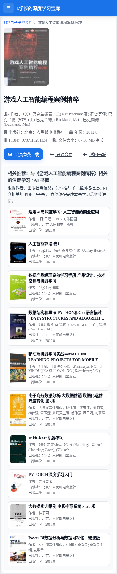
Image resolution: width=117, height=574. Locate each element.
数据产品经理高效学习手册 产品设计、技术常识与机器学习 (66, 278)
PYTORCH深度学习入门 (50, 474)
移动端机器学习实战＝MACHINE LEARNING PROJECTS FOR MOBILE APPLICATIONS (63, 357)
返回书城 (97, 154)
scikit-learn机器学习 (46, 438)
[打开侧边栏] (8, 8)
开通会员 (63, 154)
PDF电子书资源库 (18, 22)
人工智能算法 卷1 (43, 244)
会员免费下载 (26, 154)
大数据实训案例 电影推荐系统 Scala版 (61, 506)
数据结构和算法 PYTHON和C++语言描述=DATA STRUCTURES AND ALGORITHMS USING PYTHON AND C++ (67, 315)
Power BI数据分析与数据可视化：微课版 (64, 538)
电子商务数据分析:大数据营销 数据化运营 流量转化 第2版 (65, 398)
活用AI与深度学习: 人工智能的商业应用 (63, 212)
